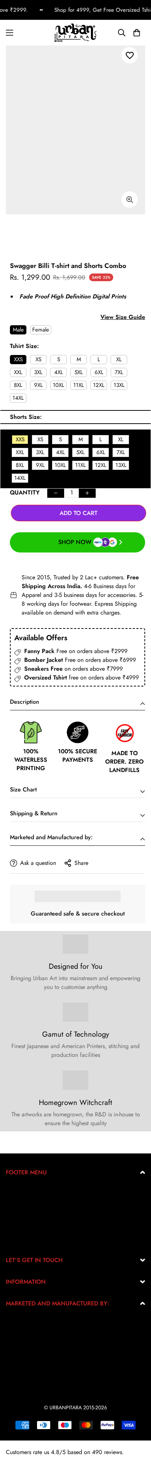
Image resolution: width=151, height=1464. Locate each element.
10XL (58, 385)
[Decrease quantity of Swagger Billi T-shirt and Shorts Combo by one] (55, 493)
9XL (38, 385)
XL (119, 359)
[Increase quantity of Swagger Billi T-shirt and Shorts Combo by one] (87, 493)
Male (18, 330)
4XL (58, 372)
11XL (78, 385)
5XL (78, 372)
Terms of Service (26, 1215)
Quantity (25, 492)
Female (40, 330)
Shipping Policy (25, 1227)
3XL (38, 372)
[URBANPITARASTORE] (76, 33)
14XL (18, 398)
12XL (98, 385)
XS (38, 359)
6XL (99, 372)
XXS (18, 359)
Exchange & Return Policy (38, 1192)
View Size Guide (122, 317)
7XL (119, 372)
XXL (18, 372)
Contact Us (19, 1239)
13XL (119, 385)
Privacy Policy (23, 1203)
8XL (18, 385)
